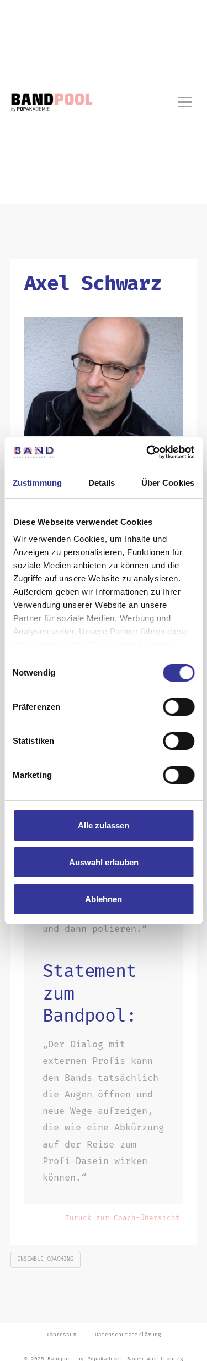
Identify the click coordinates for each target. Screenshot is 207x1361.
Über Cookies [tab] (167, 482)
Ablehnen (103, 899)
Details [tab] (101, 482)
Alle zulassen (103, 825)
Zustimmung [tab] (37, 482)
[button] (184, 102)
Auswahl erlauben (104, 862)
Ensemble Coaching (45, 1259)
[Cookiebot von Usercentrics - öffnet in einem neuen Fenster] (147, 452)
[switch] (178, 707)
